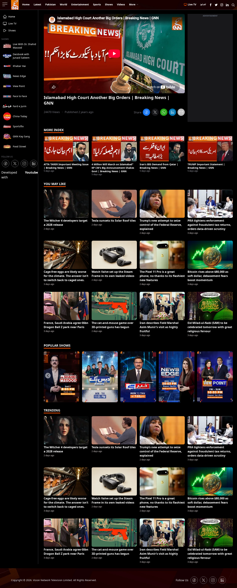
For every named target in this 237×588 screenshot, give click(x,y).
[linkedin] (172, 113)
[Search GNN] (233, 5)
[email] (181, 113)
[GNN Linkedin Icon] (227, 4)
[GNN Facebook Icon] (210, 4)
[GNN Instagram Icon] (221, 4)
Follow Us (182, 580)
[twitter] (155, 113)
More (132, 4)
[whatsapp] (163, 113)
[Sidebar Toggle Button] (5, 4)
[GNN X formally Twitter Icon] (216, 4)
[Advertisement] (210, 70)
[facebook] (146, 113)
